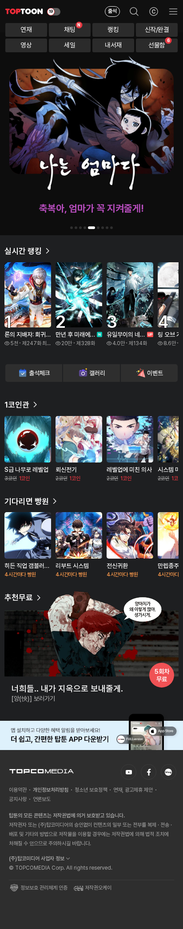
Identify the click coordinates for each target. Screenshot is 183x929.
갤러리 (97, 373)
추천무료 (18, 597)
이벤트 (155, 373)
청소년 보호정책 (91, 790)
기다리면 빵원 (26, 501)
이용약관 (18, 790)
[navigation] (26, 30)
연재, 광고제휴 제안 (133, 790)
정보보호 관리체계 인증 (44, 888)
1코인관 (16, 404)
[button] (71, 227)
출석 (112, 11)
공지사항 (18, 799)
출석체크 (39, 373)
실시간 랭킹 (23, 251)
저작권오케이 (98, 888)
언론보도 (42, 799)
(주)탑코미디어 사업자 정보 (36, 858)
